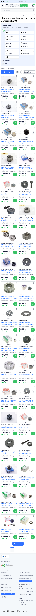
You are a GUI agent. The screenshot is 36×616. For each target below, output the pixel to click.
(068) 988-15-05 (7, 590)
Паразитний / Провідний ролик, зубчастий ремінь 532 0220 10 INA (26, 142)
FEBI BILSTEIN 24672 (25, 191)
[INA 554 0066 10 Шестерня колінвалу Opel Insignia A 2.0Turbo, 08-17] (27, 521)
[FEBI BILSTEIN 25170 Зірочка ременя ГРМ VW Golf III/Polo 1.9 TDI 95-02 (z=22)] (27, 391)
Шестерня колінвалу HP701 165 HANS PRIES (25, 245)
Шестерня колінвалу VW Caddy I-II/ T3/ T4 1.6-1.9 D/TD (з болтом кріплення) (9, 219)
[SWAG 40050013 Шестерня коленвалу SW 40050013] (9, 443)
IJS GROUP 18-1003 (24, 88)
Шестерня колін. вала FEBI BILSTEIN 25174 (25, 271)
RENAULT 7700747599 (25, 217)
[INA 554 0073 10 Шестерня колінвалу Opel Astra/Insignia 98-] (27, 469)
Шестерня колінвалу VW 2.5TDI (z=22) (26, 375)
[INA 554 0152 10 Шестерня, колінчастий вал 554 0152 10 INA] (27, 495)
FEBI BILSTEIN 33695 (7, 528)
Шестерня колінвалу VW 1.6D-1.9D (8, 193)
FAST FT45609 (5, 295)
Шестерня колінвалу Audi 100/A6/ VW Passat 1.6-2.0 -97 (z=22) (9, 323)
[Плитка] (17, 72)
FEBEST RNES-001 (6, 372)
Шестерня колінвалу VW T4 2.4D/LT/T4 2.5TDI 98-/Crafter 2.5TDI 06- (8, 401)
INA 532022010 (23, 139)
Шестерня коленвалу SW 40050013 (8, 452)
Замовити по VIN (26, 581)
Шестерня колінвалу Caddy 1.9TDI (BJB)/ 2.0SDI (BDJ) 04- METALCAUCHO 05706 (9, 426)
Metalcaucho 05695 (7, 269)
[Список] (20, 72)
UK (5, 556)
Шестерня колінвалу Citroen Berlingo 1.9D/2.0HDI (7, 142)
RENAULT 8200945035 (7, 243)
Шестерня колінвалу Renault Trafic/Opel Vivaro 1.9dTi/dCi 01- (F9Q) (26, 90)
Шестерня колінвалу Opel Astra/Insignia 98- (26, 478)
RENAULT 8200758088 (7, 165)
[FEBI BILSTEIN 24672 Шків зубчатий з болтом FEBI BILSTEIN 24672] (27, 184)
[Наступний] (16, 81)
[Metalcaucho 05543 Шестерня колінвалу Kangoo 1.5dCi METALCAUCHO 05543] (9, 80)
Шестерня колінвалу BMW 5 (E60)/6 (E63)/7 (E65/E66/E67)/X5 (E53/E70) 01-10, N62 (9, 504)
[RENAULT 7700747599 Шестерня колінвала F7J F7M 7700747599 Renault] (27, 210)
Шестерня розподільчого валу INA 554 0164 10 (9, 349)
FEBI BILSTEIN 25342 (25, 424)
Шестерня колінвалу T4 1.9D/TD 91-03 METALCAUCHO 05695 (8, 271)
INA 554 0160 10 (6, 502)
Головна (3, 15)
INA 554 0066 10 (23, 528)
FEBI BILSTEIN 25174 (25, 269)
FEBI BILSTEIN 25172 (25, 372)
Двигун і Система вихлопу (16, 15)
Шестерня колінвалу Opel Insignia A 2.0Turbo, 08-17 (26, 530)
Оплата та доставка (23, 1)
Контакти (32, 1)
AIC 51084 (22, 295)
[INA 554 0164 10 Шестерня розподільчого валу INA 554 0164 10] (9, 339)
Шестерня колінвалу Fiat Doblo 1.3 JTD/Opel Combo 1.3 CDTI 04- (26, 323)
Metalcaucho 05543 (7, 88)
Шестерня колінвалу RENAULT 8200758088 (7, 168)
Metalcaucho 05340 (24, 165)
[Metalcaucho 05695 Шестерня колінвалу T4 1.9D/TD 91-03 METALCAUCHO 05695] (9, 262)
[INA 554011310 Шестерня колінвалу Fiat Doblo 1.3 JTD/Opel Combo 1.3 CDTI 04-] (27, 313)
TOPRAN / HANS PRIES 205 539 (26, 347)
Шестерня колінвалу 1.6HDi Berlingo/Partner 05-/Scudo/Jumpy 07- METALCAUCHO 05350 (8, 478)
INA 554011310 (23, 321)
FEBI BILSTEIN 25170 (25, 398)
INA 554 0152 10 (23, 502)
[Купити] (15, 97)
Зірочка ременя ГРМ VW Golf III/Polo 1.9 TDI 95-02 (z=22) (26, 401)
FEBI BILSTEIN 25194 (7, 321)
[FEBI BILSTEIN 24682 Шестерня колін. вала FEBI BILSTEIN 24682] (27, 443)
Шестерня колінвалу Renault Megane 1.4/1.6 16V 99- (26, 116)
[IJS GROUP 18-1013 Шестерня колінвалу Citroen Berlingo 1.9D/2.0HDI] (9, 132)
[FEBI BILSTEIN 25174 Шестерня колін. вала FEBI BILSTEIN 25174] (27, 262)
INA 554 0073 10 (23, 476)
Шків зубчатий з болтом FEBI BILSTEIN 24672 (26, 193)
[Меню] (2, 5)
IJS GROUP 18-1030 (24, 114)
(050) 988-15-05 (7, 587)
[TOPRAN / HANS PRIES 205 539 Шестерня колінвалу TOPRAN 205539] (27, 339)
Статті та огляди (6, 581)
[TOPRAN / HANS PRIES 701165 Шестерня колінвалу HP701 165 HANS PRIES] (27, 236)
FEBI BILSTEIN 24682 (25, 450)
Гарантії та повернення (26, 575)
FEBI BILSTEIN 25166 (7, 191)
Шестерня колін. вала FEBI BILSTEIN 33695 (8, 530)
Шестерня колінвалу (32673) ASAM (7, 116)
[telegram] (2, 597)
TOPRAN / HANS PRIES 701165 (25, 243)
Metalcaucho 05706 (7, 424)
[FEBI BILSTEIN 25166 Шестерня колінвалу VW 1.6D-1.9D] (9, 184)
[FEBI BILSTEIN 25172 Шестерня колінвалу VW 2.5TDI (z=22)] (27, 365)
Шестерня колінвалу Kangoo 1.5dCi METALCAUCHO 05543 (7, 90)
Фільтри (8, 72)
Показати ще (18, 544)
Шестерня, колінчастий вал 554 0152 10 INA (26, 504)
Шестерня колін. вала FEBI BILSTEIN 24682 (25, 452)
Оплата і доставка (24, 572)
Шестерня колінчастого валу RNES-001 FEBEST (8, 375)
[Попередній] (3, 81)
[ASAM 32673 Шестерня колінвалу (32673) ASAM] (9, 106)
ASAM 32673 (5, 114)
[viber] (5, 597)
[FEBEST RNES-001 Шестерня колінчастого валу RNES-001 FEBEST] (9, 365)
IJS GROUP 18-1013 (6, 139)
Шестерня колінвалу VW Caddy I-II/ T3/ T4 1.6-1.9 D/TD (26, 297)
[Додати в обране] (16, 76)
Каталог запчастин (7, 578)
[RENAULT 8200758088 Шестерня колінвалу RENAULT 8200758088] (9, 158)
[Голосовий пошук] (33, 10)
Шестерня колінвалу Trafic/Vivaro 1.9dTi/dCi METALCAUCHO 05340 (25, 168)
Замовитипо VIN (23, 5)
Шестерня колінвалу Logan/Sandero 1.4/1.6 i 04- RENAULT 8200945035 (8, 245)
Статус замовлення (25, 578)
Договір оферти (6, 575)
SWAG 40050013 (6, 450)
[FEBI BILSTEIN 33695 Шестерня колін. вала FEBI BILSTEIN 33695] (9, 521)
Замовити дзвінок (9, 594)
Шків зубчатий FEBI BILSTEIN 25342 (24, 426)
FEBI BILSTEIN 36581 (7, 398)
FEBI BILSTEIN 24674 (7, 217)
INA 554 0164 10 (6, 347)
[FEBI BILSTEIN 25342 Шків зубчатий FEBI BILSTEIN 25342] (27, 417)
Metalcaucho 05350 (7, 476)
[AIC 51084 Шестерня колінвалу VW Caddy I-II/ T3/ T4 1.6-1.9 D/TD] (27, 288)
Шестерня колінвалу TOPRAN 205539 (25, 349)
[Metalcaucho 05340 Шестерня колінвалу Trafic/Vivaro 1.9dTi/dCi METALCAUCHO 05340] (27, 158)
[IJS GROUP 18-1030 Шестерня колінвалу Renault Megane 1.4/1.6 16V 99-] (27, 106)
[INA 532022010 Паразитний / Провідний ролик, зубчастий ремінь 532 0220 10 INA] (27, 132)
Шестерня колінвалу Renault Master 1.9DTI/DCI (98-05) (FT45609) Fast (9, 297)
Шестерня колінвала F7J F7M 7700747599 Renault (26, 219)
